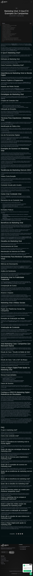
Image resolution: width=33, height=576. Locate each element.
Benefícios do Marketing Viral (7, 31)
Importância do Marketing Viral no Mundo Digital (10, 25)
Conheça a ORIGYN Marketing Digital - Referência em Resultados (12, 39)
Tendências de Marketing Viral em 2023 (8, 29)
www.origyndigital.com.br (14, 419)
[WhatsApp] (31, 574)
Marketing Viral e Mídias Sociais (7, 35)
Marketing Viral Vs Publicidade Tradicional (9, 34)
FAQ (3, 40)
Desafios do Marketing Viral (7, 32)
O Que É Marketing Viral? (6, 24)
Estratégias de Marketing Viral (7, 26)
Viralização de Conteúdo (6, 36)
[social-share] (16, 534)
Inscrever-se (12, 552)
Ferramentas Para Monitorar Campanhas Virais (9, 33)
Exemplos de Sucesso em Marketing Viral (8, 28)
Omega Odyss (19, 573)
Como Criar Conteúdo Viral (6, 30)
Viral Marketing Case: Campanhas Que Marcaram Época (11, 37)
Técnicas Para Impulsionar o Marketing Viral (9, 27)
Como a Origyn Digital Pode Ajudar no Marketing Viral (10, 38)
